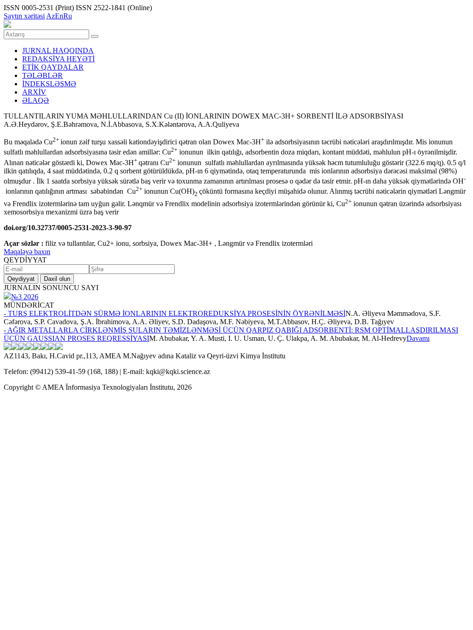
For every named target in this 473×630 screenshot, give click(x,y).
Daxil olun (57, 278)
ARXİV (34, 92)
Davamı (418, 338)
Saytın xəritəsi (24, 16)
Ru (67, 16)
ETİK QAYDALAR (53, 67)
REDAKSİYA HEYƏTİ (58, 59)
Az (50, 16)
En (59, 16)
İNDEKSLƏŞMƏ (49, 84)
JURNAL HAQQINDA (58, 50)
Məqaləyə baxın (27, 252)
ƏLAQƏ (35, 100)
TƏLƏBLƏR (42, 75)
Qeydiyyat (21, 278)
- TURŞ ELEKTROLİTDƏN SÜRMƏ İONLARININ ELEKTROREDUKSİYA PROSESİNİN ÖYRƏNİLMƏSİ (175, 313)
